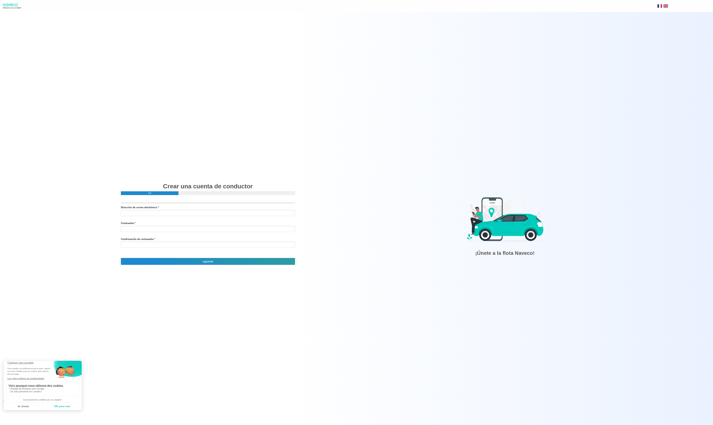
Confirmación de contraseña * (138, 239)
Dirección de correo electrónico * (140, 207)
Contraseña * (128, 223)
